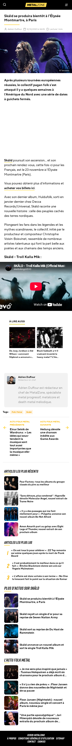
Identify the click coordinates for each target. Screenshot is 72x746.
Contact (31, 742)
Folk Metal (17, 412)
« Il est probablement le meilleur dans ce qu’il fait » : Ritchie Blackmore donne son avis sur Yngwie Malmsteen (38, 566)
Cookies (41, 742)
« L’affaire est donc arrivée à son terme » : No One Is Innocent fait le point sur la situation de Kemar (40, 577)
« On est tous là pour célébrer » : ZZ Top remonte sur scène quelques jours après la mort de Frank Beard (38, 553)
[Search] (18, 5)
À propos (11, 738)
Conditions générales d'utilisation (36, 738)
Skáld (8, 160)
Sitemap (60, 738)
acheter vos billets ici (19, 188)
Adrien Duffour (15, 29)
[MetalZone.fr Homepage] (36, 5)
